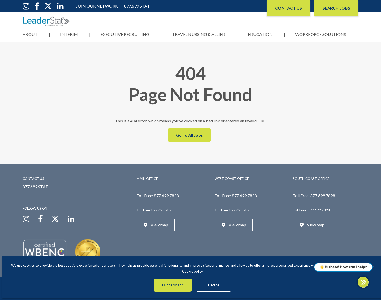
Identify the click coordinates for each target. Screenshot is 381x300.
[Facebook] (36, 5)
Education (260, 34)
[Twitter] (48, 5)
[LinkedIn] (60, 5)
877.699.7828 (166, 195)
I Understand (173, 285)
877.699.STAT (35, 186)
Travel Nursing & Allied (198, 34)
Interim (69, 34)
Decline (213, 285)
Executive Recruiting (125, 34)
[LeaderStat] (46, 21)
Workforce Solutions (320, 34)
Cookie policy (192, 271)
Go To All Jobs (189, 135)
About (30, 34)
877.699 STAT (137, 5)
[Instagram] (26, 5)
